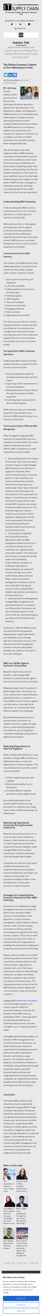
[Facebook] (29, 22)
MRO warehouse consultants (24, 999)
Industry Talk (33, 1261)
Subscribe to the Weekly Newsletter (20, 19)
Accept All (21, 1298)
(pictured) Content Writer (16, 80)
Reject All (21, 1311)
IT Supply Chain (9, 1261)
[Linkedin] (10, 73)
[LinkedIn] (21, 22)
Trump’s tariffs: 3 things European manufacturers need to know (22, 1184)
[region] (21, 1294)
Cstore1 (18, 336)
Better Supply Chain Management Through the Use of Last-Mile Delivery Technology (21, 1214)
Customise (21, 1305)
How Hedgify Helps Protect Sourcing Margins (9, 1243)
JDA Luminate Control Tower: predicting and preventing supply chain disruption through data (22, 1246)
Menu (21, 33)
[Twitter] (12, 22)
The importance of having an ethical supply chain (9, 1184)
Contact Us (21, 26)
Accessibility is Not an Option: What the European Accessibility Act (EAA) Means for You (9, 1214)
